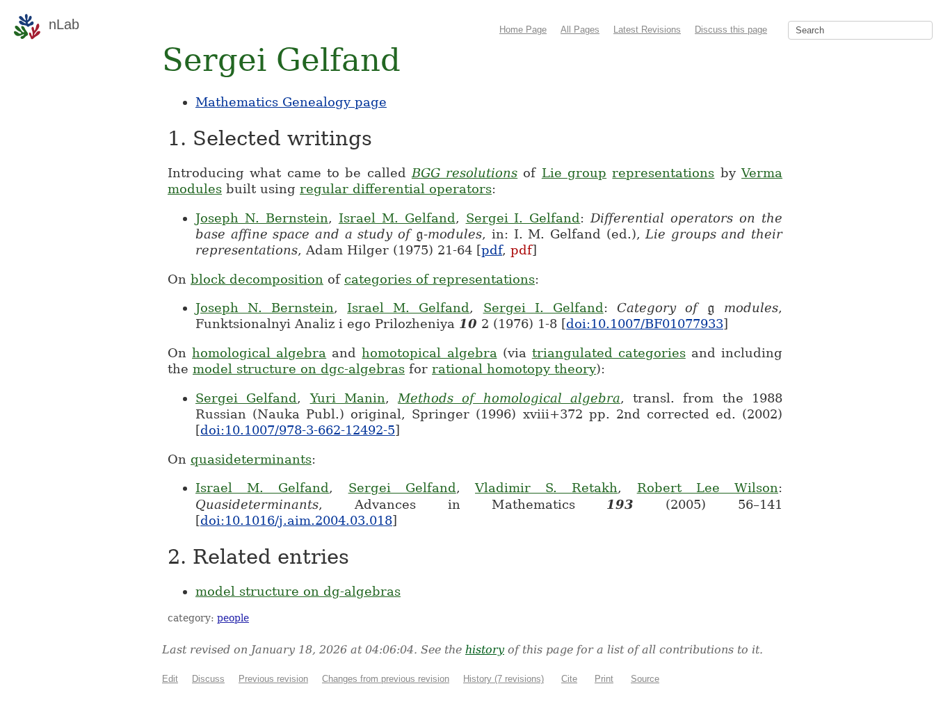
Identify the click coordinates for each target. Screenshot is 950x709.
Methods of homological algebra (509, 398)
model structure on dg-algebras (298, 591)
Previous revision (273, 679)
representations (663, 172)
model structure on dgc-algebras (299, 368)
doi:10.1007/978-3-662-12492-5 (297, 430)
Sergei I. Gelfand (523, 218)
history (484, 649)
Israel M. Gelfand (397, 218)
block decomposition (257, 279)
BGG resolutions (464, 172)
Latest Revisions (647, 29)
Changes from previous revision (385, 679)
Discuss (208, 679)
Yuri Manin (347, 398)
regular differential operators (396, 188)
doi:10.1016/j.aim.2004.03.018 (296, 520)
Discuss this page (731, 29)
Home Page (523, 29)
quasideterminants (251, 459)
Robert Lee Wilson (707, 487)
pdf (491, 250)
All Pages (580, 29)
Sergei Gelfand (246, 398)
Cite (569, 679)
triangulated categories (609, 352)
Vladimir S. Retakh (546, 487)
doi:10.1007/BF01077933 (644, 323)
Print (604, 679)
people (233, 618)
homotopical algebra (429, 352)
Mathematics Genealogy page (291, 102)
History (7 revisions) (503, 679)
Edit (170, 679)
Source (645, 679)
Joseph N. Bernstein (261, 218)
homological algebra (259, 352)
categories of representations (439, 279)
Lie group (574, 172)
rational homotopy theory (514, 368)
